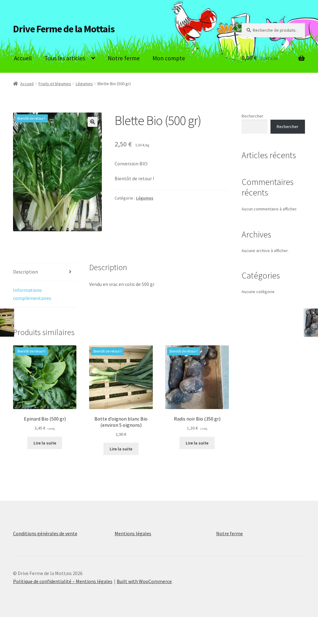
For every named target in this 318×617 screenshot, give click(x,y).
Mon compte (168, 58)
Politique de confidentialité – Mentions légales (62, 581)
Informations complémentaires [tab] (32, 294)
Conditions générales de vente (45, 533)
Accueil (23, 58)
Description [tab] (25, 272)
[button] (93, 122)
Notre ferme (124, 58)
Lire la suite (45, 443)
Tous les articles (64, 58)
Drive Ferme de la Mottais (64, 29)
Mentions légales (133, 533)
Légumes (84, 83)
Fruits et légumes (55, 83)
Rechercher (252, 116)
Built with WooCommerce (144, 581)
